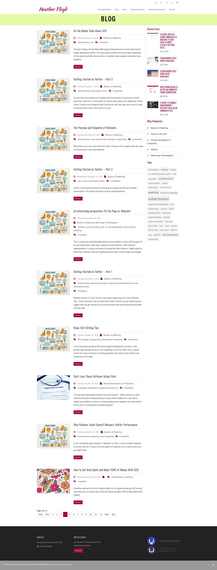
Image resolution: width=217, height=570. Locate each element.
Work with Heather (104, 9)
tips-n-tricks (83, 180)
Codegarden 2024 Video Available (168, 59)
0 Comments (118, 90)
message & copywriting (117, 139)
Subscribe (78, 550)
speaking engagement (155, 221)
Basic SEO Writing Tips (86, 327)
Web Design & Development (106, 222)
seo (92, 42)
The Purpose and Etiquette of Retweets (95, 127)
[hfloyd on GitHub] (161, 2)
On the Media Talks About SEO (90, 30)
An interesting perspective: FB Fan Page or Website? (102, 211)
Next (107, 514)
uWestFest (174, 230)
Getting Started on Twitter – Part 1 (93, 271)
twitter (104, 90)
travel (161, 226)
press (172, 204)
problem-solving (153, 209)
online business (84, 42)
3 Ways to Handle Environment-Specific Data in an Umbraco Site (168, 106)
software (166, 217)
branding (173, 170)
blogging (164, 169)
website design (153, 239)
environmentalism (154, 183)
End (113, 514)
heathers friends (165, 187)
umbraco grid (164, 230)
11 (96, 514)
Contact (172, 9)
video (150, 235)
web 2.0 (104, 226)
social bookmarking (154, 213)
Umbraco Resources (138, 9)
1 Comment (103, 42)
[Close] (213, 565)
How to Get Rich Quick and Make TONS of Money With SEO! (106, 469)
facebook (81, 226)
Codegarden (152, 179)
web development (115, 226)
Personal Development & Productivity (118, 383)
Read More (78, 67)
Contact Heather (46, 546)
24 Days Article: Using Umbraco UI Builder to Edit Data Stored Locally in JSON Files (168, 41)
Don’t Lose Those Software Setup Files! (95, 376)
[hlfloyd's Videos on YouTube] (166, 2)
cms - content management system (159, 174)
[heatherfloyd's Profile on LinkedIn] (155, 2)
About (124, 9)
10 (91, 514)
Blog (116, 9)
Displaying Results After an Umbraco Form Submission (169, 89)
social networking (93, 226)
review (171, 208)
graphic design (153, 187)
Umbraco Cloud (153, 230)
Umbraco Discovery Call (157, 9)
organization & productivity (98, 387)
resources (164, 209)
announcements (153, 170)
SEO (79, 339)
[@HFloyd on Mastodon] (177, 2)
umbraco (174, 226)
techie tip (114, 387)
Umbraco (154, 149)
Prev (47, 514)
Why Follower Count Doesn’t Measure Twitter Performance (105, 424)
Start (41, 514)
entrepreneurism (125, 283)
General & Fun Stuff (159, 133)
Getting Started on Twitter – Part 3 (93, 79)
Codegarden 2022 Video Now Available (168, 74)
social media (95, 90)
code (174, 174)
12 (101, 514)
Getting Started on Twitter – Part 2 (93, 169)
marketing (78, 230)
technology (82, 387)
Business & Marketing (112, 37)
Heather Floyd (53, 9)
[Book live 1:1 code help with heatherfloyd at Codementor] (172, 2)
